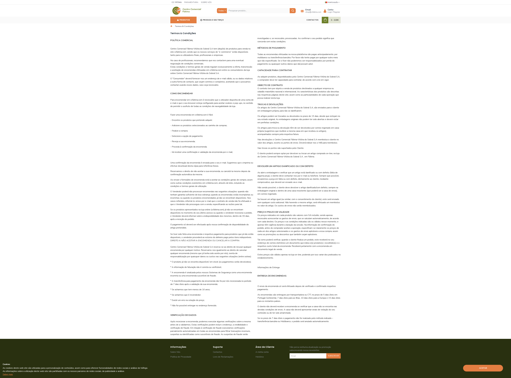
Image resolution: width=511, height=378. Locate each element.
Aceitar (483, 368)
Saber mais (8, 374)
